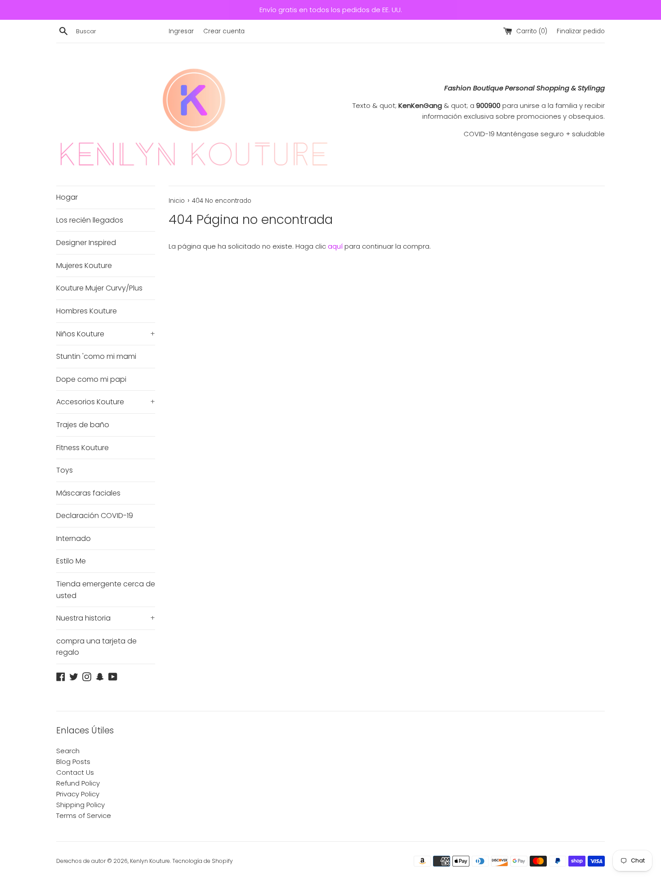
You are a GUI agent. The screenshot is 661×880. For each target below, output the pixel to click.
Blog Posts (73, 761)
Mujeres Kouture (84, 265)
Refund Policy (78, 783)
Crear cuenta (224, 31)
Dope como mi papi (91, 379)
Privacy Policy (77, 794)
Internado (73, 538)
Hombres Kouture (86, 311)
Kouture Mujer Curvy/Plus (99, 288)
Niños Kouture (105, 334)
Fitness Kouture (82, 447)
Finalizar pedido (581, 31)
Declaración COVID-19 (94, 515)
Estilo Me (71, 561)
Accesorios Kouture (105, 402)
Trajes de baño (82, 425)
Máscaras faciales (88, 493)
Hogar (67, 197)
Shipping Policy (80, 804)
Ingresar (181, 31)
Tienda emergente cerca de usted (105, 590)
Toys (64, 470)
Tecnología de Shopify (202, 861)
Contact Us (75, 772)
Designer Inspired (86, 242)
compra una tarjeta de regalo (96, 647)
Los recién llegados (89, 220)
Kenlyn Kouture (150, 861)
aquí (335, 246)
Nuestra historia (105, 618)
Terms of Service (83, 815)
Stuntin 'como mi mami (96, 356)
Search (68, 750)
